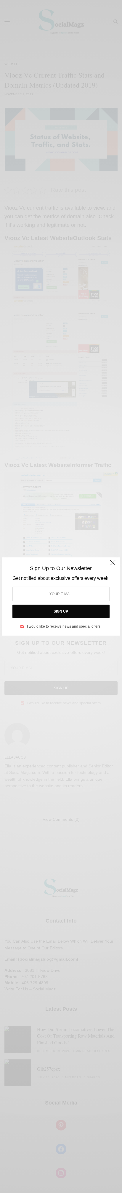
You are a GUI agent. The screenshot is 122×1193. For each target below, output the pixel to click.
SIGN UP (61, 611)
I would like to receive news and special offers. (64, 626)
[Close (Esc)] (113, 565)
